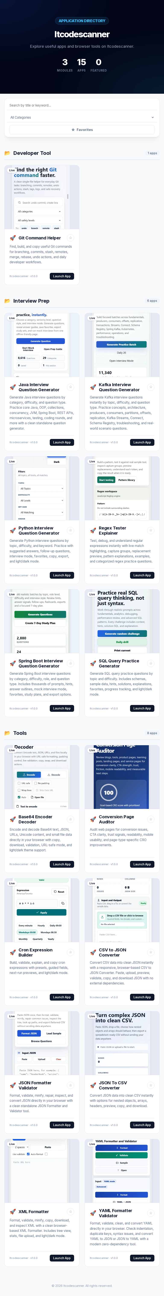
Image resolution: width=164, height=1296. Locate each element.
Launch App (62, 276)
